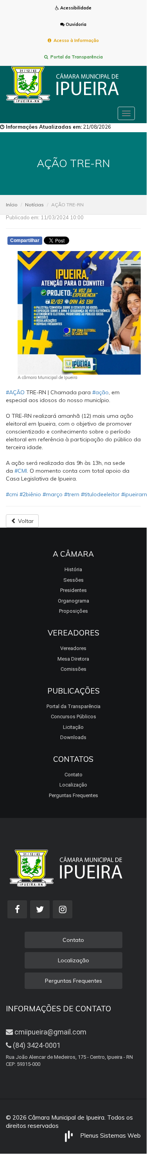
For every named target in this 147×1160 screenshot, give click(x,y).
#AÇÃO (15, 392)
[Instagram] (62, 909)
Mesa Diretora (73, 659)
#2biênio (30, 494)
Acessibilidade (75, 8)
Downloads (73, 737)
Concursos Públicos (73, 716)
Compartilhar (24, 240)
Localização (73, 785)
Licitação (73, 727)
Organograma (73, 601)
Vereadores (73, 648)
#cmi (12, 494)
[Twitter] (40, 909)
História (73, 569)
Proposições (73, 611)
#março (53, 494)
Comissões (73, 669)
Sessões (73, 580)
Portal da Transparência (75, 57)
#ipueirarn (134, 494)
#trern (71, 494)
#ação (100, 392)
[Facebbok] (17, 909)
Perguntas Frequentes (73, 795)
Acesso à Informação (75, 40)
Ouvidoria (75, 24)
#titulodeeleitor (100, 494)
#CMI (20, 470)
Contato (73, 775)
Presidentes (73, 590)
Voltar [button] (25, 520)
